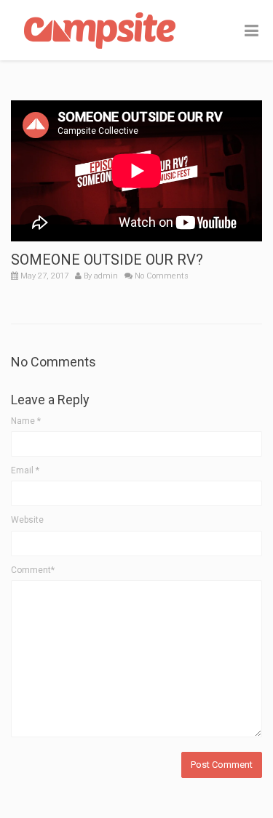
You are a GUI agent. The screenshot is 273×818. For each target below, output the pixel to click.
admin (106, 276)
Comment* (33, 570)
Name (26, 421)
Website (27, 520)
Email (25, 470)
